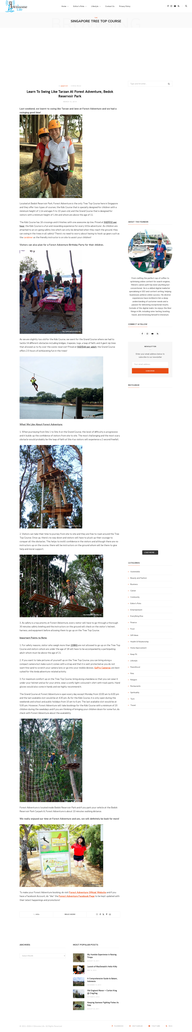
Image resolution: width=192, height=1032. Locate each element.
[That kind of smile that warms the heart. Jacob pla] (165, 535)
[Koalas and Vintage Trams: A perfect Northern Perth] (165, 415)
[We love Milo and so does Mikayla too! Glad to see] (135, 535)
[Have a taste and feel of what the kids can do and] (165, 510)
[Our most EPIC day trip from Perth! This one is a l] (150, 432)
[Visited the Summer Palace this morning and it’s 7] (150, 527)
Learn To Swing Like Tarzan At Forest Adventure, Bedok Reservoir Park (70, 93)
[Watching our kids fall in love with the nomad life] (135, 432)
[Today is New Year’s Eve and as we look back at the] (150, 510)
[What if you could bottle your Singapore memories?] (165, 449)
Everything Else (136, 616)
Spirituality (134, 692)
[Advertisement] (96, 54)
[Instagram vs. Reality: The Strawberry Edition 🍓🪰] (135, 424)
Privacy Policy (124, 6)
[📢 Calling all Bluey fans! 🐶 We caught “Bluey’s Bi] (150, 492)
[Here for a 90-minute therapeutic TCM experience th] (150, 484)
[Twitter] (103, 914)
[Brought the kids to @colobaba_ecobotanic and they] (135, 518)
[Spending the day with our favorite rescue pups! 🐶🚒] (150, 424)
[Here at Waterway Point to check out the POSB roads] (165, 406)
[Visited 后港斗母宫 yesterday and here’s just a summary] (165, 527)
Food (132, 629)
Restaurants (135, 686)
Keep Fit (64, 86)
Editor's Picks (135, 603)
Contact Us (109, 6)
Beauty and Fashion (138, 578)
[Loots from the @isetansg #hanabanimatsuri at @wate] (135, 458)
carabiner (28, 237)
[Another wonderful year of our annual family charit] (135, 406)
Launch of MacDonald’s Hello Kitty (102, 966)
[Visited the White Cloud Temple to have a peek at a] (135, 527)
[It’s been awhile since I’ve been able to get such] (165, 492)
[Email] (110, 914)
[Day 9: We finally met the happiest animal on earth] (150, 441)
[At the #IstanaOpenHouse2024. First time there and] (135, 492)
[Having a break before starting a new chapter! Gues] (135, 510)
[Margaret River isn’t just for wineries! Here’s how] (165, 432)
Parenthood (135, 667)
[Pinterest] (106, 914)
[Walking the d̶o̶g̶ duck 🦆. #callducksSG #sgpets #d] (165, 458)
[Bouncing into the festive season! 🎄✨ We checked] (165, 424)
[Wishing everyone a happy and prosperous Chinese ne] (150, 406)
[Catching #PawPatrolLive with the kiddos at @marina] (165, 475)
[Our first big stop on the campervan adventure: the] (135, 441)
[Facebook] (100, 914)
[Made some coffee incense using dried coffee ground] (135, 501)
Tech (132, 699)
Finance (133, 622)
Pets (132, 673)
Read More (70, 914)
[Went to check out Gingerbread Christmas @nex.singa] (150, 518)
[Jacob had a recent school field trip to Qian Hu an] (150, 535)
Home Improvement (138, 648)
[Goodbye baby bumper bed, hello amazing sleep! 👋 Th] (135, 475)
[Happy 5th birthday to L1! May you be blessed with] (135, 467)
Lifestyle (133, 660)
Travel (133, 705)
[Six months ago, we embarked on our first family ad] (135, 449)
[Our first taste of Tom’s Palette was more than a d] (150, 398)
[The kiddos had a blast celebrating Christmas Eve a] (135, 415)
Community (134, 597)
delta (37, 914)
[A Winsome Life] (16, 6)
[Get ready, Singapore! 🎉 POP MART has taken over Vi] (165, 441)
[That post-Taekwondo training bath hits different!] (150, 458)
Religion (133, 679)
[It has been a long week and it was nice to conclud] (165, 501)
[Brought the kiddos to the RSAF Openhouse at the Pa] (135, 544)
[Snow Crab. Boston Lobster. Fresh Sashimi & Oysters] (135, 398)
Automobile (135, 571)
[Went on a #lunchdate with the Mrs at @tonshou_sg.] (150, 415)
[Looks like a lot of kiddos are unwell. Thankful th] (165, 518)
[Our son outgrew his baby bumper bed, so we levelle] (150, 475)
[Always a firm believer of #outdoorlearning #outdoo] (165, 398)
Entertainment (136, 610)
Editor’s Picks (78, 6)
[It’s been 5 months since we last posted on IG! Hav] (165, 484)
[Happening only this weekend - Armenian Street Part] (150, 501)
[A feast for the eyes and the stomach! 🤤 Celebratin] (165, 467)
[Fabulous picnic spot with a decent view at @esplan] (150, 449)
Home (64, 6)
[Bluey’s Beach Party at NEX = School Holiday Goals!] (150, 467)
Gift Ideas (134, 635)
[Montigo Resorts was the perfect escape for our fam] (135, 484)
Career (133, 590)
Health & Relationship (139, 641)
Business (134, 584)
